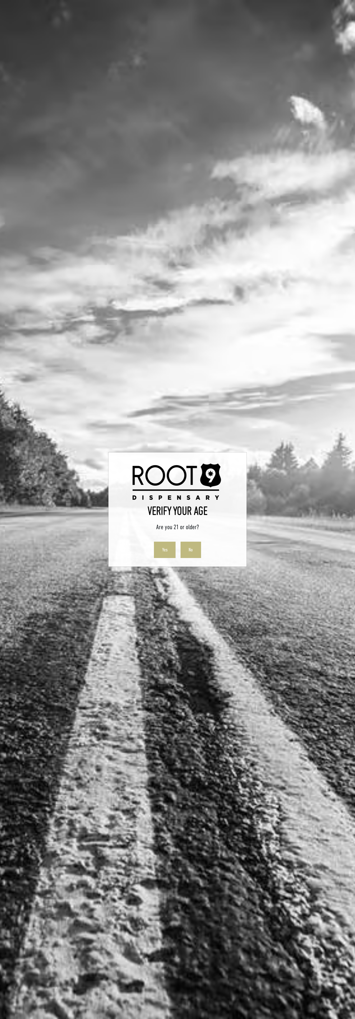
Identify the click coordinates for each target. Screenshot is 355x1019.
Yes (165, 549)
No (191, 549)
